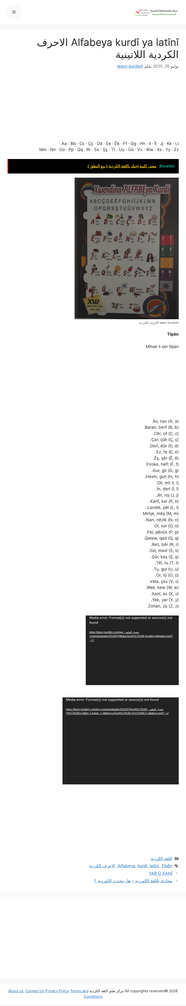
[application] (132, 650)
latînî (154, 865)
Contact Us (34, 991)
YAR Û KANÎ (160, 873)
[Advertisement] (93, 937)
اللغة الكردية (161, 858)
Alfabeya (126, 865)
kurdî (142, 865)
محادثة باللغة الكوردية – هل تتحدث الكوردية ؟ (133, 880)
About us (15, 991)
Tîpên (166, 865)
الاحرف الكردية (102, 865)
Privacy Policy (57, 991)
